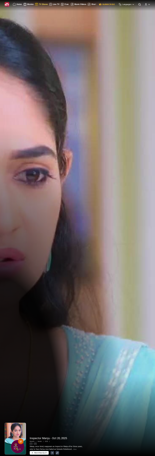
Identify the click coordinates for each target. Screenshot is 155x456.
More (74, 449)
